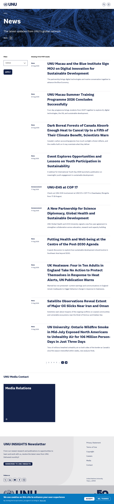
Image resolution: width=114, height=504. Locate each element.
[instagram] (24, 480)
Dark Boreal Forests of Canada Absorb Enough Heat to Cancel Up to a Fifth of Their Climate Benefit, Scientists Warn (78, 130)
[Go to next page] (62, 363)
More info (43, 501)
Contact (89, 465)
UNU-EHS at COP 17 (62, 187)
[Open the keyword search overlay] (104, 4)
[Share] (11, 38)
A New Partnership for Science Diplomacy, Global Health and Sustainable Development (71, 213)
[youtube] (15, 480)
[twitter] (5, 480)
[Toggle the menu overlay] (108, 4)
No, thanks (103, 499)
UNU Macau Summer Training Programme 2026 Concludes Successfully (70, 99)
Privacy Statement (93, 443)
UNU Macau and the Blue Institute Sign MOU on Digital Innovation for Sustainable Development (78, 68)
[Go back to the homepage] (10, 4)
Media (88, 460)
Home (5, 13)
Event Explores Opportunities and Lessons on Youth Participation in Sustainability (74, 161)
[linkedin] (10, 480)
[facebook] (19, 480)
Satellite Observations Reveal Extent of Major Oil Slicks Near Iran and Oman (78, 303)
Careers (89, 456)
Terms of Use (91, 447)
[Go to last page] (66, 363)
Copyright (90, 451)
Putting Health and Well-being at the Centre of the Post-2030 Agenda (76, 241)
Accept (89, 499)
